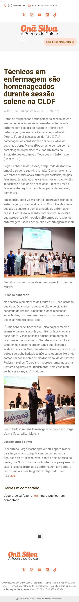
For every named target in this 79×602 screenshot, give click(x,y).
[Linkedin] (47, 15)
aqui (12, 475)
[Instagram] (31, 15)
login (36, 495)
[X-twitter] (24, 15)
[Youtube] (39, 15)
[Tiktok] (55, 15)
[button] (40, 536)
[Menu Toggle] (23, 42)
